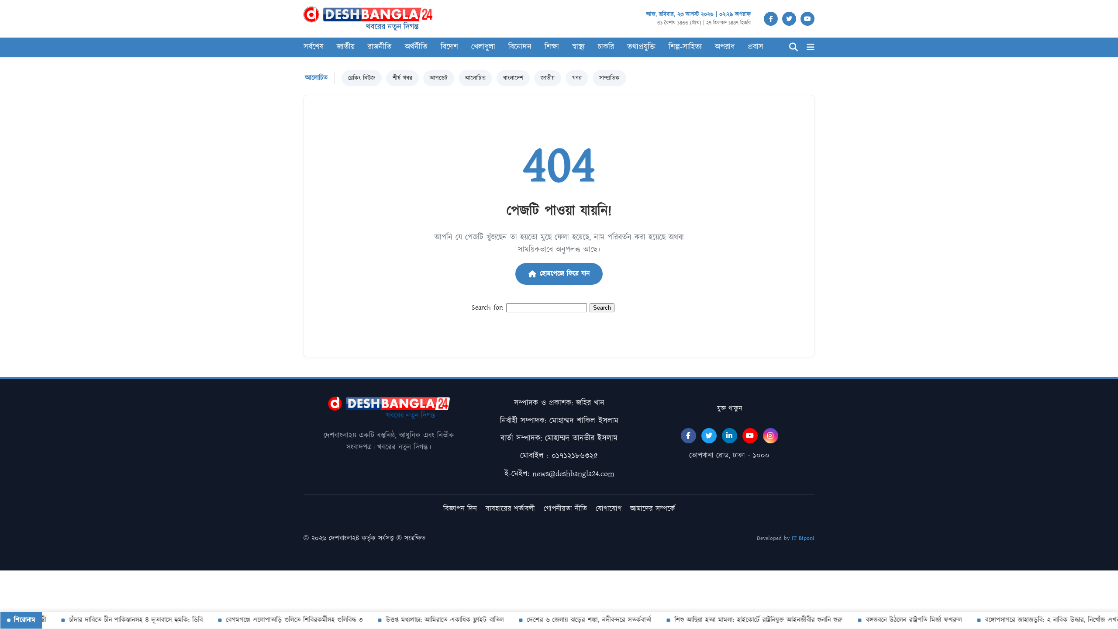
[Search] (793, 47)
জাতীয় (346, 47)
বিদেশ (449, 47)
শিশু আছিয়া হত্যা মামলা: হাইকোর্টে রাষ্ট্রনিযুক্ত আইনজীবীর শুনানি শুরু (748, 620)
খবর (577, 78)
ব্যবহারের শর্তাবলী (510, 509)
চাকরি (606, 47)
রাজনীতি (380, 47)
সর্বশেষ (314, 47)
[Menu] (810, 47)
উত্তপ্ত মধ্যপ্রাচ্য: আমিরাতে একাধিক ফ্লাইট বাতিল (434, 620)
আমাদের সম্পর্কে (652, 509)
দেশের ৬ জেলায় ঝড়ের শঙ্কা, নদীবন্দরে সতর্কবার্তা (579, 620)
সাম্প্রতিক (609, 78)
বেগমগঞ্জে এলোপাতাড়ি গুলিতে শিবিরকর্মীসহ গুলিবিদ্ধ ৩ (284, 620)
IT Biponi (803, 538)
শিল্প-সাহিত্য (685, 47)
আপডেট (439, 78)
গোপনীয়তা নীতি (565, 509)
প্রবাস (755, 47)
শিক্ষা (552, 47)
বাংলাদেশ (513, 78)
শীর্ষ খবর (402, 78)
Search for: (488, 308)
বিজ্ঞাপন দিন (460, 509)
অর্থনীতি (416, 47)
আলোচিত (475, 78)
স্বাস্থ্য (578, 47)
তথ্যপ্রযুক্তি (641, 47)
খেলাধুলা (483, 47)
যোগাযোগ (608, 509)
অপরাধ (725, 47)
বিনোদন (519, 47)
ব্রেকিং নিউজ (361, 78)
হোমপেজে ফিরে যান (565, 274)
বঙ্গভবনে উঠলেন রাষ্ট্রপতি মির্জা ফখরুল (904, 620)
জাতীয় (548, 78)
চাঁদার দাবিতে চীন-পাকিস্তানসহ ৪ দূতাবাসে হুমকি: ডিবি (126, 620)
